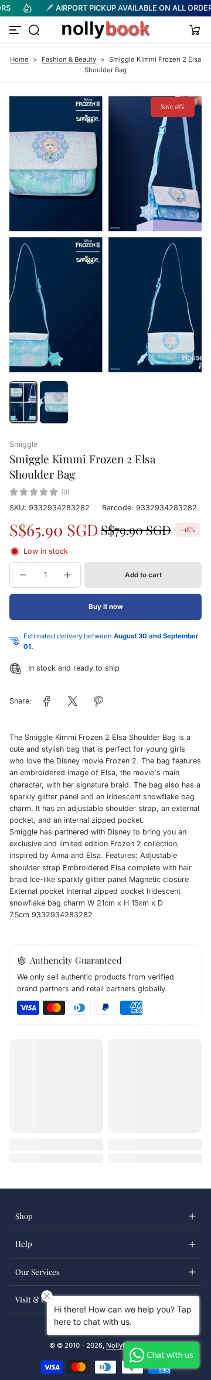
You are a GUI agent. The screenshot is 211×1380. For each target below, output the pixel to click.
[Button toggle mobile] (16, 30)
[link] (46, 701)
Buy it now (106, 607)
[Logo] (105, 30)
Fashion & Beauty (69, 59)
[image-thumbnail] (23, 402)
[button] (34, 30)
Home (19, 59)
